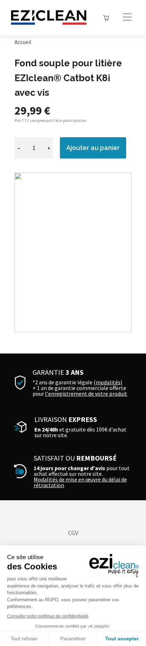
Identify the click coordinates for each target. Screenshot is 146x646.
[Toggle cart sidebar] (106, 17)
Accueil (23, 41)
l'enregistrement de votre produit (86, 393)
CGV (73, 533)
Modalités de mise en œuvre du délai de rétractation (80, 482)
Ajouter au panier (93, 147)
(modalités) (108, 382)
